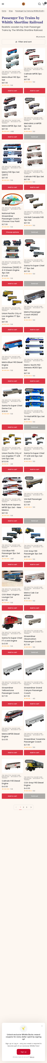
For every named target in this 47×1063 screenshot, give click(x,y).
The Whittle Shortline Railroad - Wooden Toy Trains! (11, 73)
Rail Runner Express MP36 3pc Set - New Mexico (11, 507)
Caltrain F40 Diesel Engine (11, 782)
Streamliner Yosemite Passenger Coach (34, 740)
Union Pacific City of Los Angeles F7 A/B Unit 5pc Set (11, 456)
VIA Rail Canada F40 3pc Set (34, 218)
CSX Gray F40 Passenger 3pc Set (33, 552)
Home (4, 11)
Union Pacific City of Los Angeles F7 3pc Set (11, 316)
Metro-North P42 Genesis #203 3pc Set (33, 368)
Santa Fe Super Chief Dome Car (12, 407)
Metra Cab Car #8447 (31, 594)
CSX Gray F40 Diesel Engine (34, 784)
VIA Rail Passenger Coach (33, 500)
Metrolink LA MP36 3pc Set (32, 124)
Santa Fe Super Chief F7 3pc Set (34, 267)
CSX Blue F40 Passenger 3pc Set (11, 552)
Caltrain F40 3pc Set (34, 176)
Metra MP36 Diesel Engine (11, 735)
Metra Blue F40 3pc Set (11, 78)
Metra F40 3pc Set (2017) (11, 173)
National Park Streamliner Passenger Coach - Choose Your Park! (11, 217)
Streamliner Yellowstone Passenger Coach (10, 690)
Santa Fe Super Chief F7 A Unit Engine (12, 639)
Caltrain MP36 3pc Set (33, 75)
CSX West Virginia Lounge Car (10, 596)
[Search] (39, 4)
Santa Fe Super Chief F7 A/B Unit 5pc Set (34, 454)
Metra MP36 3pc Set (11, 126)
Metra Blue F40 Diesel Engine (12, 363)
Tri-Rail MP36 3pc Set (34, 416)
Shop (11, 11)
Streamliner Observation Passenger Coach (32, 639)
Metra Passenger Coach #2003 (32, 313)
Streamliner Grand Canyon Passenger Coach (33, 690)
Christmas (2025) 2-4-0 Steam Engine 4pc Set (12, 270)
